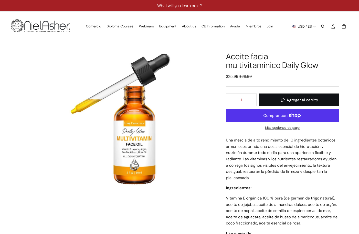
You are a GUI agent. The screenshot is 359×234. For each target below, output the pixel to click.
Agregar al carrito (302, 100)
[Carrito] (343, 26)
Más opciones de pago (282, 128)
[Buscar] (322, 26)
